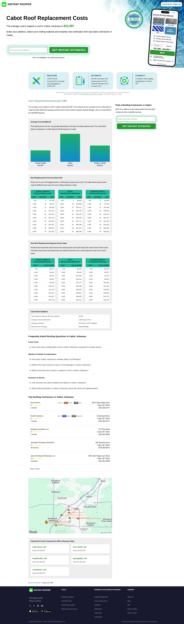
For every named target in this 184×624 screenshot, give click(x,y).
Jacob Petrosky (35, 583)
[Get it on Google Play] (46, 611)
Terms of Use (132, 613)
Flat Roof (97, 605)
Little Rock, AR (39, 547)
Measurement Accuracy (69, 609)
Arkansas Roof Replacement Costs (47, 101)
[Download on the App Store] (33, 611)
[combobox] (28, 50)
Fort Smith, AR (79, 547)
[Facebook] (33, 605)
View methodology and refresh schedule (90, 94)
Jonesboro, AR (39, 570)
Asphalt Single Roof (101, 597)
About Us (131, 597)
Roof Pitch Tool (66, 601)
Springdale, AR (80, 558)
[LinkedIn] (38, 605)
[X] (29, 605)
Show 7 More (35, 469)
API (129, 605)
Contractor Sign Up (171, 4)
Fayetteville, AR (39, 558)
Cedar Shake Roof (100, 601)
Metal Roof (98, 609)
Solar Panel (98, 617)
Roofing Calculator (67, 597)
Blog (129, 601)
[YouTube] (42, 605)
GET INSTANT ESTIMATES (69, 50)
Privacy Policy (132, 609)
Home (30, 101)
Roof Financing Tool (68, 605)
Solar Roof (98, 613)
